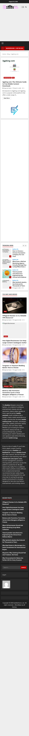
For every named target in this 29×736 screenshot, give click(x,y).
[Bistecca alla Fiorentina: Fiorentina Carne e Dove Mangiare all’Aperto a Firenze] (14, 380)
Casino (5, 336)
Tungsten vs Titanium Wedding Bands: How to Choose (13, 367)
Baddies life (15, 249)
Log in (4, 575)
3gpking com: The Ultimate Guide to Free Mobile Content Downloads (14, 72)
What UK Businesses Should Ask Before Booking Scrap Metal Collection (12, 527)
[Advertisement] (14, 24)
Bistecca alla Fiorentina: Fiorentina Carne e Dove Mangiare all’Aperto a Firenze (13, 393)
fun (13, 77)
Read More (7, 98)
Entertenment (7, 77)
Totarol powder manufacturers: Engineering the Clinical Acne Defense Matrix (6, 273)
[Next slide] (26, 246)
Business (6, 386)
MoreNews (18, 605)
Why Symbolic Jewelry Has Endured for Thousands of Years (6, 284)
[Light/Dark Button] (22, 7)
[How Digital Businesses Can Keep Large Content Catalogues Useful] (14, 330)
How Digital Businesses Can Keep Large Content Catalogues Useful (14, 342)
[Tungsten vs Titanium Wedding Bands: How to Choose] (14, 355)
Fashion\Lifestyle (8, 361)
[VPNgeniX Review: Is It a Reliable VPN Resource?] (14, 306)
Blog (5, 311)
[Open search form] (26, 7)
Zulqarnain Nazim (8, 88)
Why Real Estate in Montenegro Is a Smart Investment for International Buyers (13, 547)
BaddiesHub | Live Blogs (14, 48)
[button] (2, 43)
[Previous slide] (23, 246)
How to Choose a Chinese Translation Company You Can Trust (6, 253)
